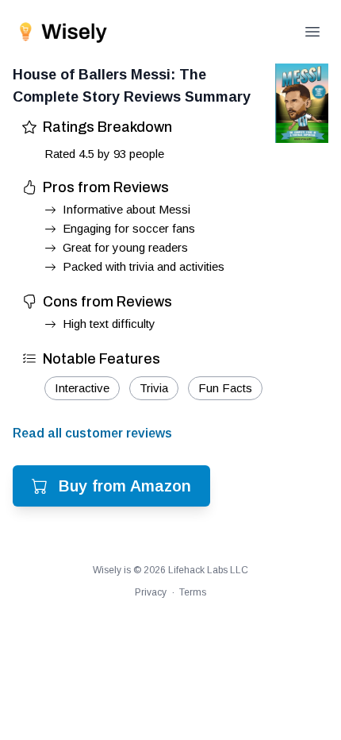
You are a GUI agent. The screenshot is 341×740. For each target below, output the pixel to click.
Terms (192, 592)
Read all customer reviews (92, 433)
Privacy (151, 592)
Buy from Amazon (125, 486)
